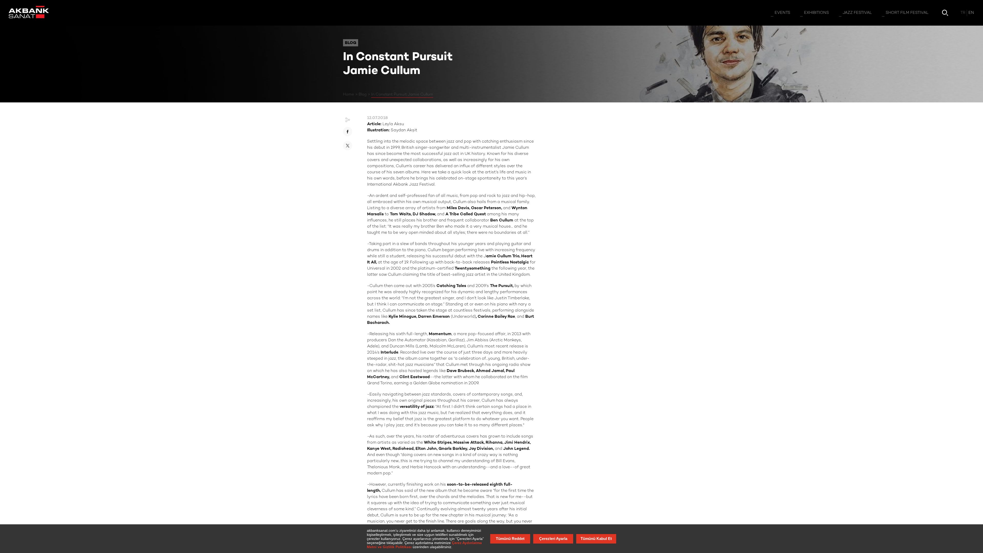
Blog (363, 94)
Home (348, 94)
